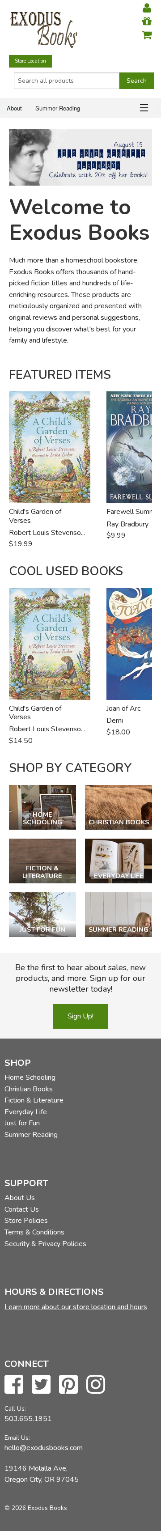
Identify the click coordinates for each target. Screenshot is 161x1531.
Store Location (30, 61)
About (14, 108)
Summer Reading (57, 108)
